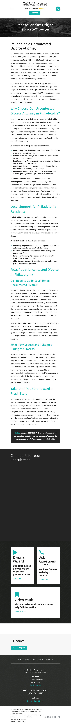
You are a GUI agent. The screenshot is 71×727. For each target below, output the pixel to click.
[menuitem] (13, 721)
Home (20, 660)
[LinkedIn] (35, 701)
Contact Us (49, 660)
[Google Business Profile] (39, 701)
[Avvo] (43, 701)
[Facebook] (28, 701)
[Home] (35, 4)
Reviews (40, 660)
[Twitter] (32, 701)
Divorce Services (29, 660)
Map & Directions (35, 685)
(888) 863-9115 (35, 693)
